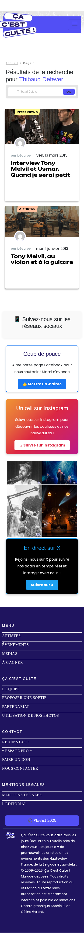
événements (15, 645)
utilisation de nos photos (30, 715)
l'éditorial (14, 804)
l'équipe (11, 689)
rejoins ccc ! (16, 742)
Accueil (12, 63)
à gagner (12, 662)
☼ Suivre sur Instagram (42, 445)
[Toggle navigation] (74, 24)
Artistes (11, 636)
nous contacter (20, 768)
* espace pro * (17, 751)
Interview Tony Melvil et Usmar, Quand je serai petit (40, 169)
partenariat (15, 707)
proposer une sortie (24, 698)
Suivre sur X (42, 585)
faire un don (16, 759)
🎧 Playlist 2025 (42, 820)
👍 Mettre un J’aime (42, 384)
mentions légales (22, 795)
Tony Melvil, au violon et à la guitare (42, 259)
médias (9, 654)
